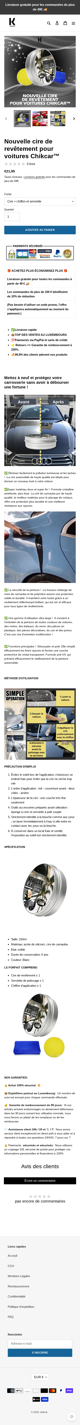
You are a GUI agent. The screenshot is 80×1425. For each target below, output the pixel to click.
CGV (11, 1266)
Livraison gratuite (34, 176)
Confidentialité (16, 1296)
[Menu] (73, 23)
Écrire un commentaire (40, 1180)
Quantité (9, 209)
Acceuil (12, 1255)
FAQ (11, 1316)
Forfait (7, 194)
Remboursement (18, 1286)
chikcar (44, 1412)
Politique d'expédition (21, 1306)
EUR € (38, 1377)
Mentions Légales (19, 1276)
